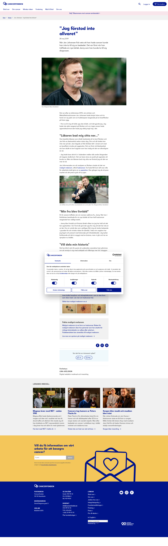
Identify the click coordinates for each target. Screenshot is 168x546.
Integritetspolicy (93, 502)
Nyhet (9, 18)
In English (91, 517)
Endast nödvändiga (59, 290)
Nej (89, 358)
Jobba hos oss (93, 500)
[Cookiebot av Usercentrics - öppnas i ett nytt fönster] (113, 255)
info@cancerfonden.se (70, 506)
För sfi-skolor (92, 513)
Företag (90, 508)
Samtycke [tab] (58, 261)
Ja (80, 358)
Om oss (90, 497)
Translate (102, 523)
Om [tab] (110, 261)
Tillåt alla (109, 290)
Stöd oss (91, 494)
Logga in (146, 4)
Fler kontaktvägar (69, 515)
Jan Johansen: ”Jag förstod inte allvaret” (25, 18)
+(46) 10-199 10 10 (68, 512)
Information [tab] (84, 261)
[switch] (74, 283)
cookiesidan (64, 273)
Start (4, 18)
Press (90, 510)
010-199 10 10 (67, 508)
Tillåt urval (84, 290)
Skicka (70, 458)
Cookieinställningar (95, 505)
